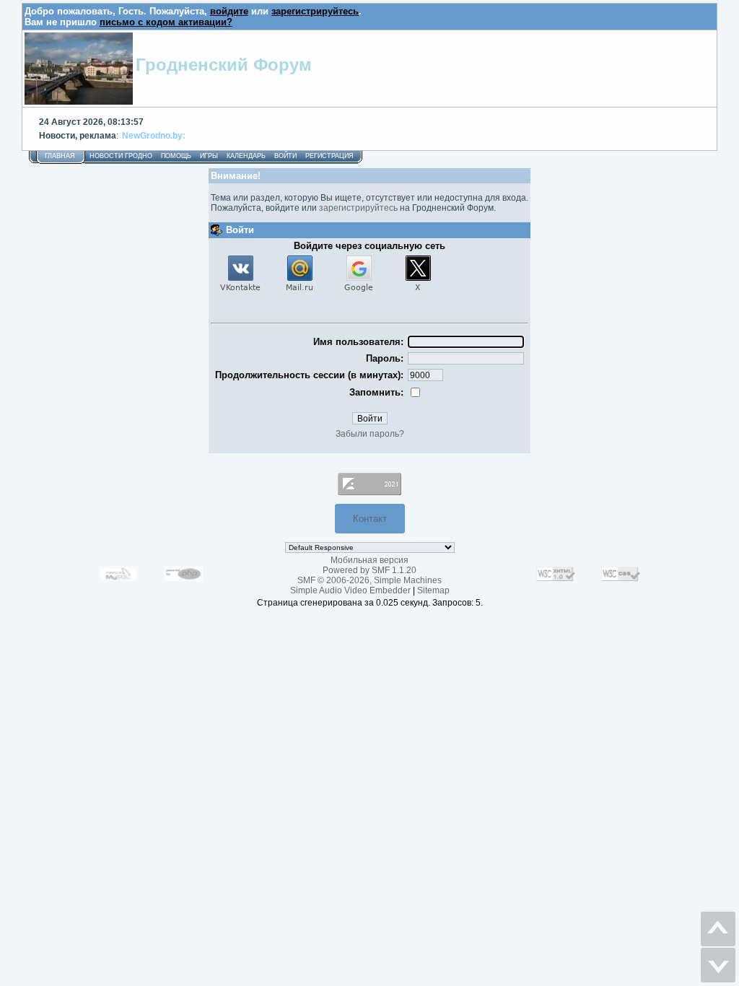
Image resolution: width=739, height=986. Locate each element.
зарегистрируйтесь (315, 11)
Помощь (176, 156)
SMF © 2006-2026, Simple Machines (369, 580)
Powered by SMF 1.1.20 (369, 570)
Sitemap (433, 590)
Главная (60, 156)
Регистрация (329, 156)
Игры (209, 156)
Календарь (246, 156)
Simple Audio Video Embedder (350, 590)
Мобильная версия (369, 560)
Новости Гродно (120, 156)
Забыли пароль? (370, 434)
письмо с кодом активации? (166, 22)
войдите (229, 11)
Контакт (370, 518)
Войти (285, 156)
